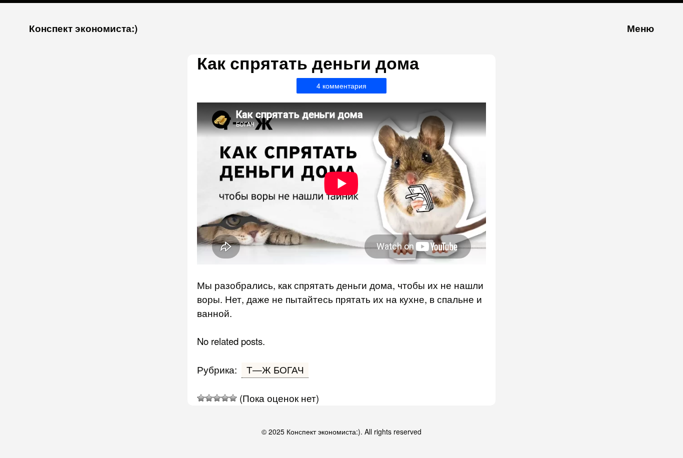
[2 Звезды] (209, 398)
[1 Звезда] (201, 398)
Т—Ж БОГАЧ (275, 369)
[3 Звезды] (217, 398)
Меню (640, 28)
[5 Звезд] (233, 398)
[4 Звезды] (225, 398)
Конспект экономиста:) (83, 28)
